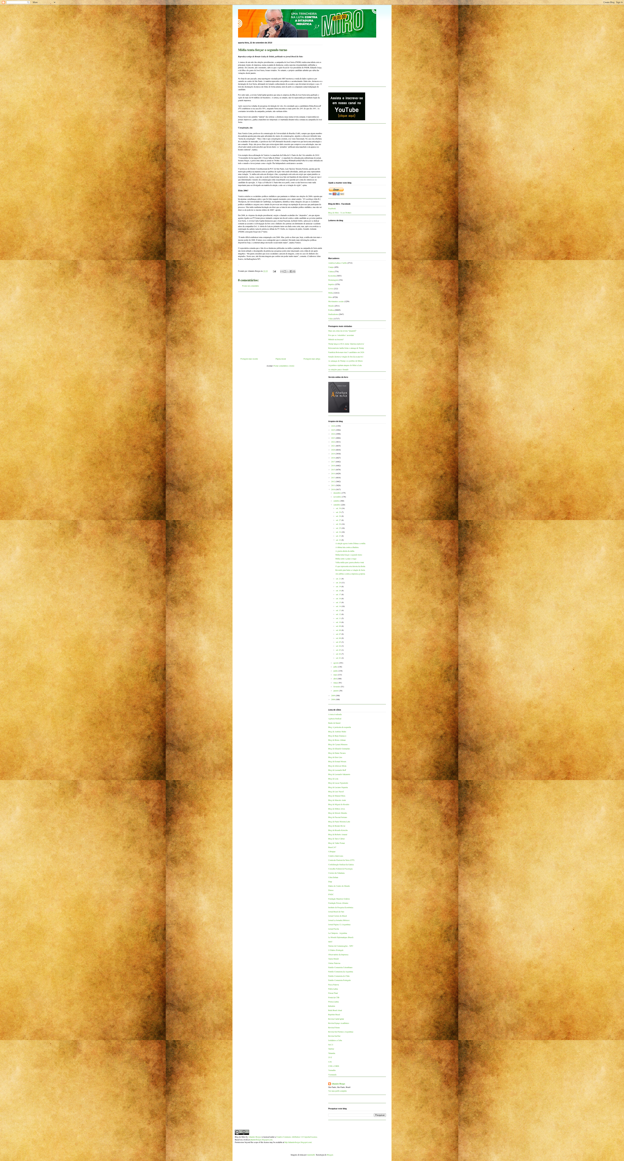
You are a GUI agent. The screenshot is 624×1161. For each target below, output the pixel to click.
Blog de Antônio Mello (337, 731)
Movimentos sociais (336, 301)
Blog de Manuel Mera (336, 795)
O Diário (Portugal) (335, 950)
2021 (333, 445)
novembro (337, 496)
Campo (331, 267)
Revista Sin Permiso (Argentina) (340, 1031)
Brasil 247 (332, 847)
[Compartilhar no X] (288, 271)
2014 (333, 473)
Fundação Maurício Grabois (339, 898)
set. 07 (338, 634)
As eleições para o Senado (338, 369)
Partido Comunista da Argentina (340, 971)
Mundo (331, 305)
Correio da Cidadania (336, 873)
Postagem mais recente (249, 358)
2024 (333, 433)
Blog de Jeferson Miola (337, 765)
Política (331, 310)
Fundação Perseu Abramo (338, 903)
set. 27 (338, 520)
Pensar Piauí (333, 993)
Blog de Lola (333, 778)
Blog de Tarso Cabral (336, 838)
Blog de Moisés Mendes (337, 813)
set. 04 (338, 646)
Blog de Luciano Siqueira (338, 787)
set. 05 (338, 642)
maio (335, 674)
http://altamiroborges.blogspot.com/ (298, 1142)
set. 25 (338, 528)
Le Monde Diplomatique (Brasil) (340, 937)
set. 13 (338, 610)
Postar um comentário (250, 285)
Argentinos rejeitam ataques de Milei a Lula (345, 365)
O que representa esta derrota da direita (350, 566)
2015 (333, 469)
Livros (330, 288)
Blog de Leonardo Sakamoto (339, 774)
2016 (333, 465)
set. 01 (338, 658)
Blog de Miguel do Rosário (338, 804)
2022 (333, 441)
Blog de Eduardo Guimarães (339, 748)
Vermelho (332, 1070)
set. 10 (338, 622)
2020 (333, 449)
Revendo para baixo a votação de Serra (350, 570)
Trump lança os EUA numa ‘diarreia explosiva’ (346, 343)
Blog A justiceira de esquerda (339, 727)
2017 (333, 461)
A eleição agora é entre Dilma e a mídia (350, 543)
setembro (337, 504)
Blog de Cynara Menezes (338, 744)
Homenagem (333, 280)
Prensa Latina (333, 1001)
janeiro (336, 690)
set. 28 (338, 516)
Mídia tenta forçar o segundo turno (348, 554)
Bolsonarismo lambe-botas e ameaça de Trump (346, 348)
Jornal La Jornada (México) (339, 920)
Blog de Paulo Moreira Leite (339, 821)
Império (331, 284)
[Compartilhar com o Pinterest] (294, 271)
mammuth (311, 1154)
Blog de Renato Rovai (336, 825)
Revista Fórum (334, 1027)
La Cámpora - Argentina (337, 933)
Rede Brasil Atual (335, 1010)
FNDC (331, 894)
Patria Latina (333, 988)
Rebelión (331, 1006)
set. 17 (338, 594)
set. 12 (338, 614)
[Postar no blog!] (284, 271)
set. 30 (338, 508)
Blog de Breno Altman (337, 740)
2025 (333, 430)
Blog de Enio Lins (335, 757)
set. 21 (338, 578)
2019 (333, 453)
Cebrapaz (331, 851)
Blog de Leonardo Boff (337, 770)
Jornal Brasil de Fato (336, 911)
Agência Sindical (334, 718)
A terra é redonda (335, 714)
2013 (333, 477)
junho (335, 670)
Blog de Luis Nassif (336, 791)
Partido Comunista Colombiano (340, 967)
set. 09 (338, 626)
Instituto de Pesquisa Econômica (340, 907)
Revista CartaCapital (336, 1019)
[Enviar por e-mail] (281, 271)
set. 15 (338, 602)
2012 (333, 481)
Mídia (330, 292)
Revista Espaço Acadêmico (338, 1023)
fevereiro (337, 686)
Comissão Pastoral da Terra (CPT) (341, 860)
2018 (333, 457)
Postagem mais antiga (312, 358)
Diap (330, 881)
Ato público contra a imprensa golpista (350, 573)
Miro (330, 297)
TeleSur (331, 1048)
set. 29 (338, 512)
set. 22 (338, 540)
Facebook (332, 208)
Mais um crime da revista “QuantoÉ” (342, 330)
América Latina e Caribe (337, 262)
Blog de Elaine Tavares (337, 753)
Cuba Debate (333, 877)
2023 (333, 438)
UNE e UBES (333, 1066)
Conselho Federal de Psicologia (340, 868)
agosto (336, 662)
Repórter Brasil (334, 1014)
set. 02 (338, 653)
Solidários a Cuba (335, 1040)
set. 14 (338, 606)
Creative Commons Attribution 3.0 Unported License (296, 1136)
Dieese (330, 890)
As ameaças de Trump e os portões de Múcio (345, 360)
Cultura (331, 271)
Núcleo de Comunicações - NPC (340, 946)
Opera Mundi (333, 958)
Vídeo (330, 318)
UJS (330, 1061)
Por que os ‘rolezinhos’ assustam (341, 335)
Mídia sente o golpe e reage (345, 558)
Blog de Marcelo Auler (337, 800)
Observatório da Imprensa (338, 954)
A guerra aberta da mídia (344, 551)
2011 (333, 485)
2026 (333, 425)
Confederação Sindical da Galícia (341, 864)
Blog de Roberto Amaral (337, 834)
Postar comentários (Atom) (283, 365)
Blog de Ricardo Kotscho (338, 830)
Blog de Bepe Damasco (337, 735)
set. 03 (338, 650)
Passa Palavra (333, 984)
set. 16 (338, 598)
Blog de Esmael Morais (337, 761)
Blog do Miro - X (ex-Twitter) (339, 212)
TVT (330, 1057)
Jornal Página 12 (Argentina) (339, 924)
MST (330, 941)
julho (335, 666)
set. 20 (338, 582)
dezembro (337, 492)
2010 (333, 489)
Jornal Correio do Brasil (337, 915)
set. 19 (338, 586)
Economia (332, 275)
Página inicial (281, 358)
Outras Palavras (334, 963)
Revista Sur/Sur (334, 1036)
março (336, 682)
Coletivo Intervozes (335, 855)
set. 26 (338, 524)
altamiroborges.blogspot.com (261, 1139)
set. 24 (338, 532)
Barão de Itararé (334, 723)
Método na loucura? (336, 339)
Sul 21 (330, 1044)
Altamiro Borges (338, 1084)
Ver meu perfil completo (337, 1090)
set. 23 (338, 536)
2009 (333, 695)
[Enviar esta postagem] (274, 271)
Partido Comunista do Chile (339, 976)
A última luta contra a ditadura (346, 547)
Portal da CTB (333, 997)
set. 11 (338, 618)
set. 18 (338, 590)
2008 (333, 699)
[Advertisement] (280, 323)
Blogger (330, 1154)
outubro (336, 500)
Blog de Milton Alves (336, 808)
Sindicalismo (333, 314)
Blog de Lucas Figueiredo (338, 783)
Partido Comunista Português (339, 980)
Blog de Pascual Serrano (337, 817)
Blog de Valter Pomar (336, 843)
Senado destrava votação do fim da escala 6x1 (345, 356)
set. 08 (338, 630)
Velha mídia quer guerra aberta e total (349, 562)
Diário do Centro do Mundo (339, 886)
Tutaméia (331, 1053)
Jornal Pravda (333, 928)
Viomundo (332, 1074)
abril (335, 678)
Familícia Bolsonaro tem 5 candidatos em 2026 (346, 352)
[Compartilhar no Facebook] (291, 271)
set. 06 (338, 638)
